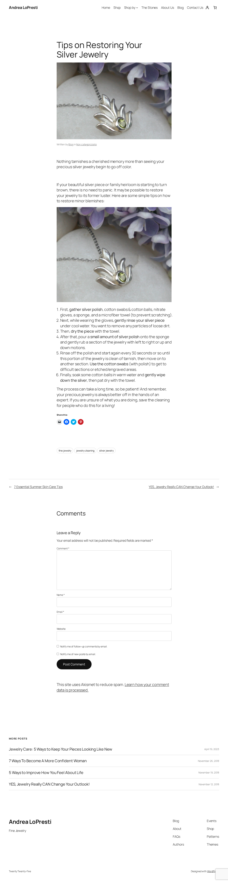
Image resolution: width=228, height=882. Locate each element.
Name (61, 595)
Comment (63, 548)
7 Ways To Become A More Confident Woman (48, 761)
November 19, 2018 (208, 772)
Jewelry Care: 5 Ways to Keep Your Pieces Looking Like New (60, 749)
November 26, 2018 (208, 761)
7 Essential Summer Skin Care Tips (38, 487)
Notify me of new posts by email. (78, 654)
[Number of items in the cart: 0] (215, 8)
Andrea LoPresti (23, 7)
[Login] (207, 8)
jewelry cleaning (85, 450)
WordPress (213, 871)
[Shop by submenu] (137, 8)
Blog (70, 144)
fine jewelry (65, 450)
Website (61, 628)
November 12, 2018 (209, 784)
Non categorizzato (86, 144)
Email (60, 611)
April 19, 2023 (211, 749)
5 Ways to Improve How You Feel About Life (46, 772)
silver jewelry (106, 450)
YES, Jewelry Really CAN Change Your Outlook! (181, 487)
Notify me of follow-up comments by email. (83, 646)
